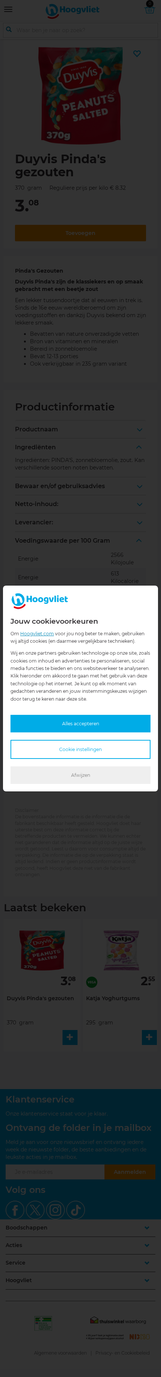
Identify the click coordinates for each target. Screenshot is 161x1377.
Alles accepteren (80, 723)
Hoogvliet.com (37, 633)
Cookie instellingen (80, 749)
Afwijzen (80, 775)
